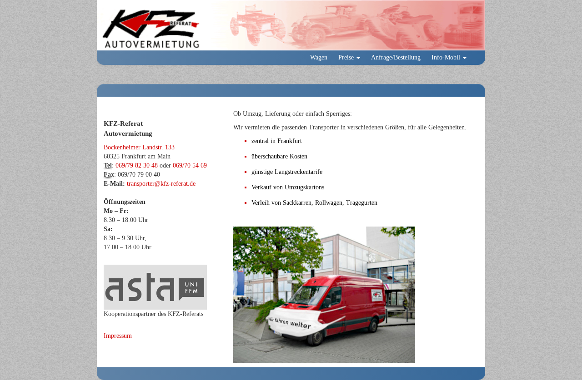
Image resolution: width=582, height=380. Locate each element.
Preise (347, 57)
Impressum (118, 335)
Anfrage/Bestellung (396, 57)
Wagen (318, 57)
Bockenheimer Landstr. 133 (139, 147)
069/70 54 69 (190, 165)
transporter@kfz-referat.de (161, 183)
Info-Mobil (446, 57)
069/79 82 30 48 (136, 165)
